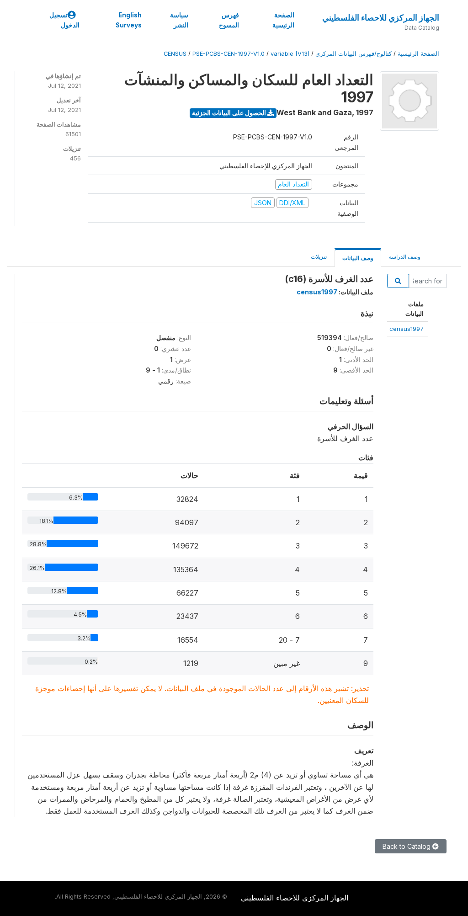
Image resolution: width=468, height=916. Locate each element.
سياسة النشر (179, 20)
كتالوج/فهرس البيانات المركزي (353, 53)
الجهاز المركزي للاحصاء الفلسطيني (380, 17)
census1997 (406, 328)
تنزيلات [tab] (319, 256)
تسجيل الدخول (64, 20)
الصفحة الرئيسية (283, 20)
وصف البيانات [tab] (357, 258)
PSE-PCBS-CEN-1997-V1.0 (228, 53)
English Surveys (129, 20)
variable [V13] (290, 53)
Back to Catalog (407, 846)
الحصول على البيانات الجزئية (229, 113)
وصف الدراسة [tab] (404, 256)
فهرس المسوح (229, 20)
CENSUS (175, 53)
